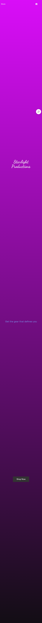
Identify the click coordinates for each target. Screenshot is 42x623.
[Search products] (38, 111)
